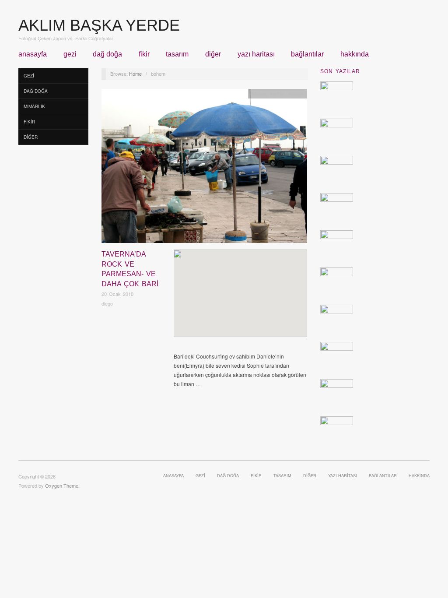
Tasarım (177, 54)
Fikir (144, 54)
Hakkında (354, 54)
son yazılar (340, 71)
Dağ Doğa (107, 54)
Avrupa (295, 93)
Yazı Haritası (256, 54)
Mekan (259, 93)
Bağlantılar (307, 54)
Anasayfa (32, 54)
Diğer (213, 54)
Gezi (70, 54)
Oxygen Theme (61, 485)
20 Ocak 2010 (117, 293)
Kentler (277, 93)
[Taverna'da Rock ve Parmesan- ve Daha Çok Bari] (204, 168)
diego (107, 303)
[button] (240, 286)
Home (135, 73)
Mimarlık (34, 106)
